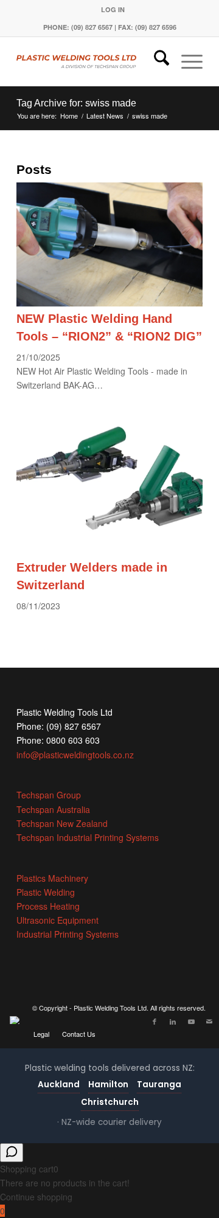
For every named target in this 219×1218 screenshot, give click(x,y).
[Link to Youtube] (191, 1021)
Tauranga (159, 1084)
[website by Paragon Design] (16, 1020)
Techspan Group (48, 795)
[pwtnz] (90, 61)
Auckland (59, 1084)
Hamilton (108, 1084)
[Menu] (186, 61)
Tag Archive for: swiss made (76, 103)
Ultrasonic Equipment (57, 920)
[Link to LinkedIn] (173, 1021)
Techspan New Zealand (62, 823)
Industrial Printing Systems (67, 934)
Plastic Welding (45, 892)
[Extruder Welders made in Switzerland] (109, 551)
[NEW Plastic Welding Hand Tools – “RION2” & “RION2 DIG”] (109, 303)
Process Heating (48, 906)
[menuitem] (113, 9)
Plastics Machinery (52, 878)
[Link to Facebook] (154, 1021)
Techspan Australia (53, 809)
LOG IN (113, 9)
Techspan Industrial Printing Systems (87, 837)
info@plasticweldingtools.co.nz (75, 755)
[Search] (155, 61)
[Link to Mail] (209, 1021)
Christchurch (110, 1102)
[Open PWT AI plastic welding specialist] (11, 1152)
